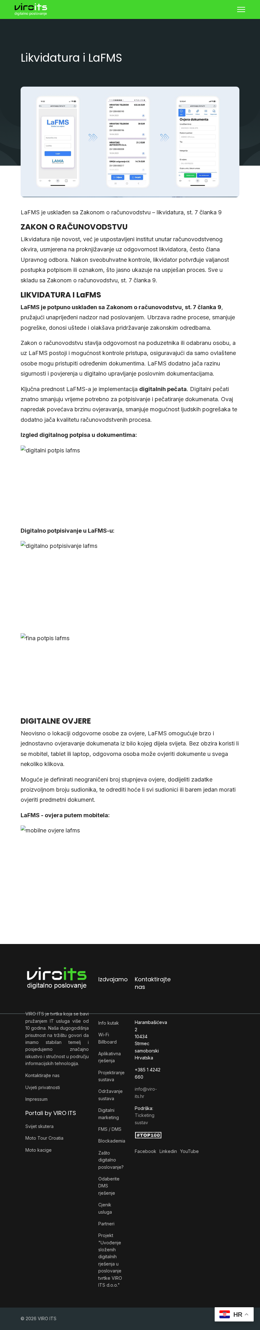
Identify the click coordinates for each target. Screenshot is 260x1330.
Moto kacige (38, 1150)
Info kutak (108, 1023)
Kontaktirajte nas (42, 1075)
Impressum (36, 1099)
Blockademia (111, 1140)
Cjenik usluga (105, 1208)
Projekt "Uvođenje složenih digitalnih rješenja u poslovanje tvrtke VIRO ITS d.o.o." (110, 1260)
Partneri (106, 1223)
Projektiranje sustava (111, 1076)
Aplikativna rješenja (109, 1057)
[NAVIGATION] (241, 9)
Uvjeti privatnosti (42, 1087)
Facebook (145, 1151)
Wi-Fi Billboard (107, 1038)
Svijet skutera (39, 1126)
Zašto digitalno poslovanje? (111, 1160)
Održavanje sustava (110, 1094)
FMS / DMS (109, 1129)
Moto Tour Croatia (44, 1138)
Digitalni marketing (108, 1113)
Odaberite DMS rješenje (109, 1186)
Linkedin (168, 1151)
